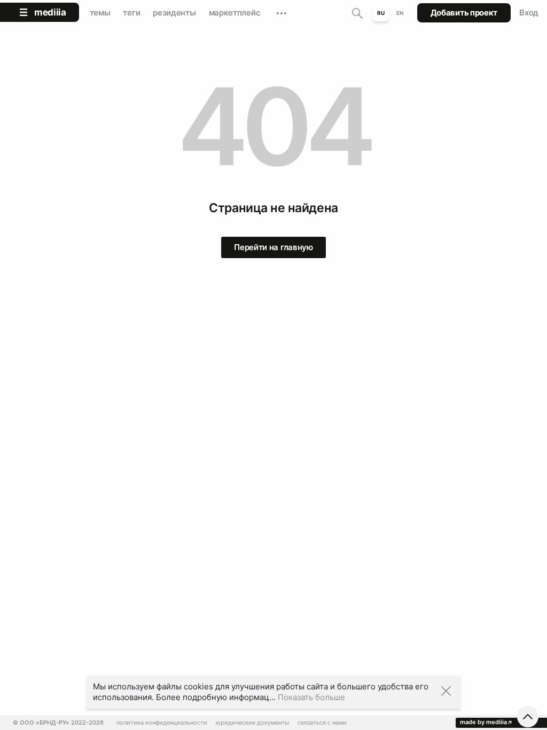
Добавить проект (464, 12)
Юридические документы (252, 722)
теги (131, 12)
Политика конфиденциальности (161, 722)
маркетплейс (235, 12)
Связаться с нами (322, 722)
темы (100, 12)
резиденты (174, 12)
